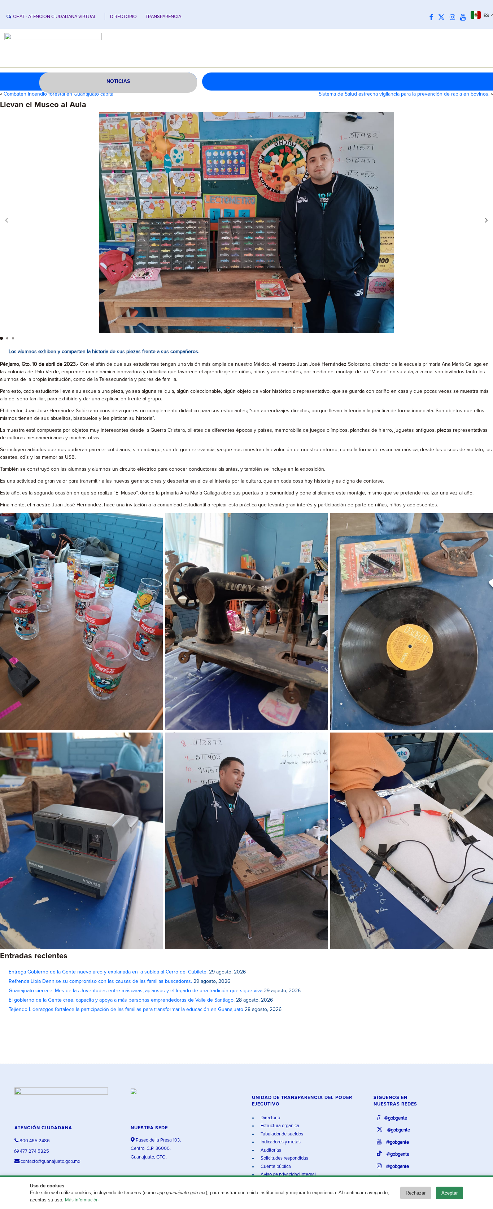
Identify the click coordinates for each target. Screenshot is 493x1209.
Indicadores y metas (280, 1142)
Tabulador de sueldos (281, 1134)
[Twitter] (443, 17)
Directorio (269, 1118)
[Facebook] (433, 17)
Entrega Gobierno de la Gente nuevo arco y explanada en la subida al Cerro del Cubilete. (108, 972)
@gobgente (395, 1118)
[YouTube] (464, 17)
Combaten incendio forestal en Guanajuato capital (59, 94)
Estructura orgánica (279, 1126)
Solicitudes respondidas (283, 1158)
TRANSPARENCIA (163, 16)
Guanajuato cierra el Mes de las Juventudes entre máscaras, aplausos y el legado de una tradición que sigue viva (135, 990)
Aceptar (449, 1193)
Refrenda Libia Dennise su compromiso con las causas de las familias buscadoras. (100, 981)
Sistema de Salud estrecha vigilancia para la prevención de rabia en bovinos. (404, 94)
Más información (82, 1200)
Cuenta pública (275, 1166)
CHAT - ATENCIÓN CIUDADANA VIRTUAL (54, 16)
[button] (486, 220)
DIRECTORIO (123, 16)
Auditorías (270, 1150)
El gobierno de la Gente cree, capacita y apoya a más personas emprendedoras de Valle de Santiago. (122, 1000)
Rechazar (416, 1193)
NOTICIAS (118, 81)
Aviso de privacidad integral (287, 1174)
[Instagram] (454, 17)
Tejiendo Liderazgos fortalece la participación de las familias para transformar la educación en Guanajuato (126, 1009)
